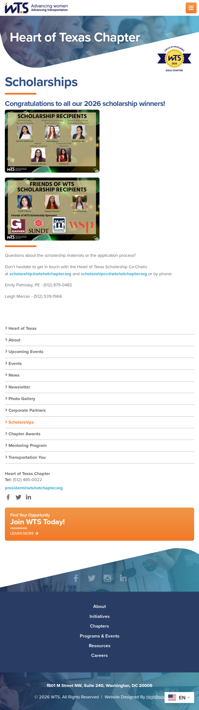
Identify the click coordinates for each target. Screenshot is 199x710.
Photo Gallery (21, 398)
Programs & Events (99, 635)
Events (15, 363)
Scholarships (21, 422)
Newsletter (19, 387)
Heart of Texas (22, 328)
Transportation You (27, 457)
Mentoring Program (27, 445)
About (14, 340)
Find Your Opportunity (37, 524)
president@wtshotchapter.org (34, 488)
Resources (99, 645)
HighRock (155, 697)
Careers (99, 655)
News (14, 375)
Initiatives (100, 616)
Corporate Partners (27, 410)
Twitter (18, 499)
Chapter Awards (24, 434)
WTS (92, 7)
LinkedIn (28, 499)
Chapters (99, 625)
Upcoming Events (25, 351)
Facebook (8, 499)
